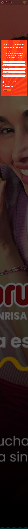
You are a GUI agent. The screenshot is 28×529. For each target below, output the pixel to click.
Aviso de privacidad (10, 81)
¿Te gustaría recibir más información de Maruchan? (15, 85)
